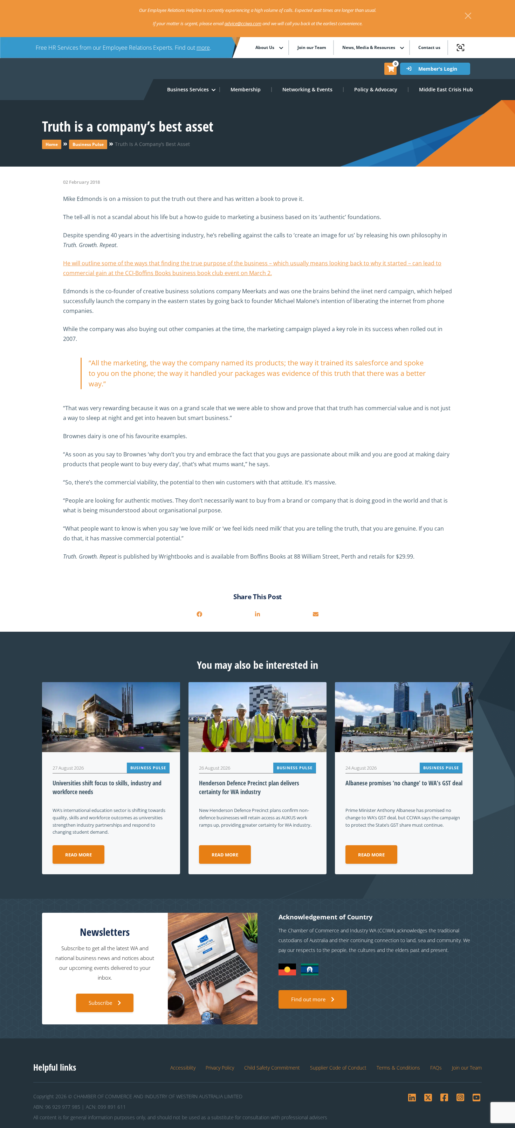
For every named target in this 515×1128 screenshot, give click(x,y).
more (203, 47)
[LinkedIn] (257, 614)
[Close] (468, 15)
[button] (188, 89)
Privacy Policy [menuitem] (220, 1067)
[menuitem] (246, 89)
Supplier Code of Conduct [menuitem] (338, 1067)
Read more (78, 855)
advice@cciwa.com (243, 23)
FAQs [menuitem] (436, 1067)
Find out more (308, 999)
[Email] (315, 614)
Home (52, 144)
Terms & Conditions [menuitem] (398, 1067)
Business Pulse (88, 144)
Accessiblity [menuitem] (182, 1067)
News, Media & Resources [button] (368, 47)
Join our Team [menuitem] (311, 47)
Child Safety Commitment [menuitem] (272, 1067)
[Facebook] (199, 614)
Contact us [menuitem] (429, 47)
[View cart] (390, 68)
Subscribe (100, 1002)
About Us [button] (264, 47)
